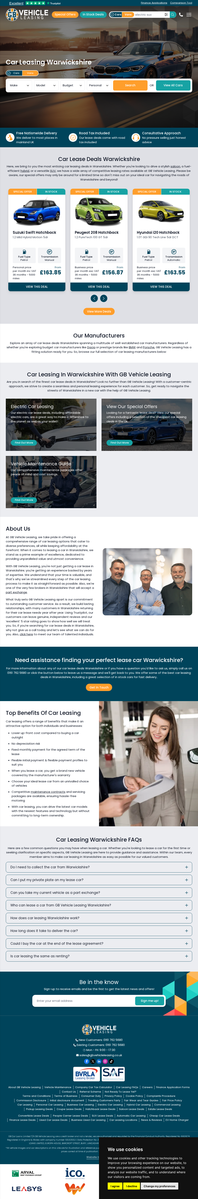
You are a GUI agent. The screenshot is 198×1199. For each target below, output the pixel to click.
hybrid (24, 171)
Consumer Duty (91, 1096)
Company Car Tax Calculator (93, 1087)
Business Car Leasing (80, 1105)
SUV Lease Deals (102, 1116)
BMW (132, 347)
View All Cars (173, 85)
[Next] (104, 298)
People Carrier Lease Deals (70, 1116)
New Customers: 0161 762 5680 (101, 1040)
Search (130, 85)
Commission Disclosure (31, 1100)
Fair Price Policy (172, 1100)
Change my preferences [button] (159, 1186)
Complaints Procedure (161, 1096)
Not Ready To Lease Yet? (120, 1092)
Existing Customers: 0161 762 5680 (101, 1045)
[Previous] (94, 298)
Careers (147, 1087)
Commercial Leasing (167, 1105)
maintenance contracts (48, 792)
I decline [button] (131, 1186)
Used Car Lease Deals (53, 1120)
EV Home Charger (177, 1120)
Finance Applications (154, 3)
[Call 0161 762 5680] (180, 14)
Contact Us (69, 1092)
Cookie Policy (134, 1096)
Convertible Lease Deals (33, 1116)
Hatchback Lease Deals (100, 1109)
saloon (175, 166)
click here (26, 634)
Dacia (91, 347)
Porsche (148, 347)
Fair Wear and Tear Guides (141, 1100)
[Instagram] (105, 1061)
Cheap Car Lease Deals (164, 1116)
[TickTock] (111, 1061)
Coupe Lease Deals (69, 1109)
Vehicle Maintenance (57, 1087)
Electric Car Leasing (110, 1105)
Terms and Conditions (37, 1096)
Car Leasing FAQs (127, 1087)
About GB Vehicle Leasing (24, 1087)
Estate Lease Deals (160, 1109)
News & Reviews (151, 1120)
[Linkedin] (99, 1061)
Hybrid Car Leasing (139, 1105)
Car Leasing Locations (123, 1120)
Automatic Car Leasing (131, 1116)
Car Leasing (24, 1105)
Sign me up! (150, 1001)
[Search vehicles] (173, 14)
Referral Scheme (90, 1092)
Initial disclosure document (67, 1100)
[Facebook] (86, 1061)
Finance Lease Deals (22, 1120)
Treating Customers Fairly (104, 1100)
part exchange (16, 592)
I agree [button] (115, 1186)
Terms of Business (65, 1096)
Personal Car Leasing (49, 1105)
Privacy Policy (113, 1096)
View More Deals (99, 311)
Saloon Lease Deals (131, 1109)
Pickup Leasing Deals (39, 1109)
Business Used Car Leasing (88, 1120)
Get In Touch (99, 687)
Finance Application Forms (173, 1087)
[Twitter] (92, 1061)
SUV (53, 171)
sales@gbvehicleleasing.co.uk (100, 1055)
